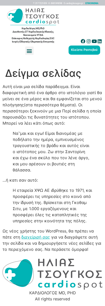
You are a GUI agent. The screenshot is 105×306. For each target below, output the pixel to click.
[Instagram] (88, 41)
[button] (29, 51)
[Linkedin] (99, 41)
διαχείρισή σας (35, 237)
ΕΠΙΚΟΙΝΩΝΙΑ (91, 3)
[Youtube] (94, 41)
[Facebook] (83, 41)
